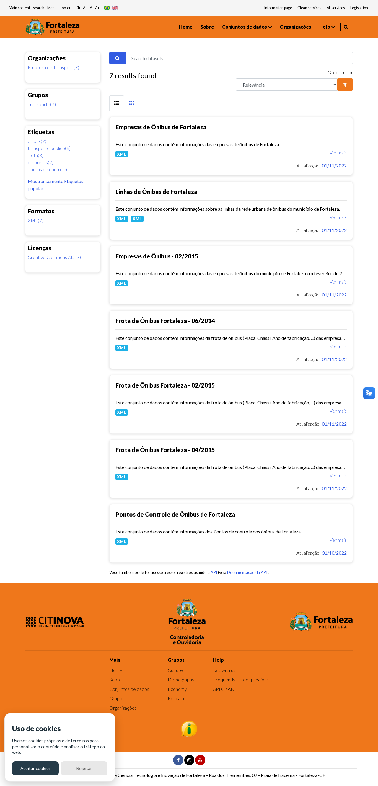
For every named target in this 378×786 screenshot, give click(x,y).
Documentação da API (247, 572)
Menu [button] (52, 8)
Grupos (116, 698)
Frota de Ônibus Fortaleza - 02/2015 (165, 385)
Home (186, 26)
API (214, 572)
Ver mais (338, 152)
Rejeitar (84, 768)
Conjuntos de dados (244, 26)
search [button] (38, 8)
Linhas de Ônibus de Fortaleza (156, 191)
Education (178, 698)
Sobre (207, 26)
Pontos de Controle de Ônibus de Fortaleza (175, 514)
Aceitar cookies (35, 768)
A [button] (91, 8)
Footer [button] (65, 8)
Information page (278, 8)
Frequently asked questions (241, 679)
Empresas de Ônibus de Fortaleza (160, 127)
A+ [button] (97, 8)
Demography (181, 679)
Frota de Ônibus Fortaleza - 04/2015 (165, 449)
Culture (175, 670)
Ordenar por (340, 72)
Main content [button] (19, 8)
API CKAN (223, 689)
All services (336, 8)
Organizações (295, 26)
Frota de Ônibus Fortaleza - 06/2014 (165, 320)
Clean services (309, 8)
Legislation (359, 8)
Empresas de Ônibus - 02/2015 (156, 256)
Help (324, 26)
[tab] (116, 103)
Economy (177, 689)
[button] (78, 8)
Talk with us (224, 670)
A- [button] (85, 8)
